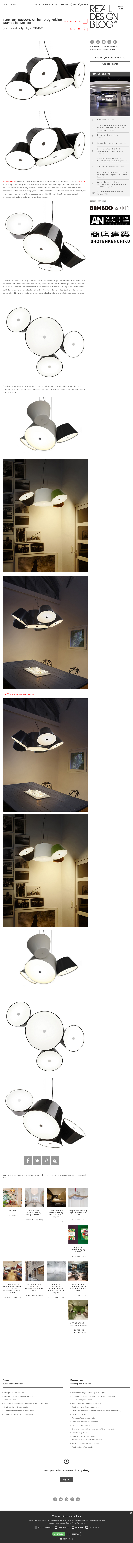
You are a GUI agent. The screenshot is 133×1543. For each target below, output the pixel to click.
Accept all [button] (58, 1534)
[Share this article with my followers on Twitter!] (37, 1160)
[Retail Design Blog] (106, 17)
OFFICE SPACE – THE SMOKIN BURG (78, 1324)
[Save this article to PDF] (55, 1160)
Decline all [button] (74, 1534)
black (20, 1175)
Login (5, 4)
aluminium (12, 1175)
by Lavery (12, 1215)
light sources (48, 1175)
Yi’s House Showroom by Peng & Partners (34, 1213)
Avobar (12, 1211)
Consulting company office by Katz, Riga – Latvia (78, 1287)
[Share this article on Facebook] (28, 1160)
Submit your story (51, 4)
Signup (13, 4)
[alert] (66, 1527)
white (5, 1177)
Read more (81, 1523)
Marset (82, 181)
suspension (80, 1175)
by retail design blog (34, 1220)
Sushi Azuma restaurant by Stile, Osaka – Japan (56, 1214)
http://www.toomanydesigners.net (18, 694)
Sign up (66, 1479)
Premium (64, 4)
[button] (35, 1527)
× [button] (131, 1513)
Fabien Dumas (9, 181)
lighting (58, 1175)
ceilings (27, 1175)
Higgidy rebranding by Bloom (78, 1250)
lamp (33, 1175)
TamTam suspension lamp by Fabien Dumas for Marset (32, 21)
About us (36, 4)
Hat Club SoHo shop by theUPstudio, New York (34, 1287)
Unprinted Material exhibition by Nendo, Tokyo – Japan (56, 1288)
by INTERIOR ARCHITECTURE (78, 1331)
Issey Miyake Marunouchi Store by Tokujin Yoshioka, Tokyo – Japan (12, 1288)
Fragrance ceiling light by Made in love (78, 1213)
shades (71, 1175)
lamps (39, 1175)
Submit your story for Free (110, 57)
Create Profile (110, 63)
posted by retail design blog (16, 28)
